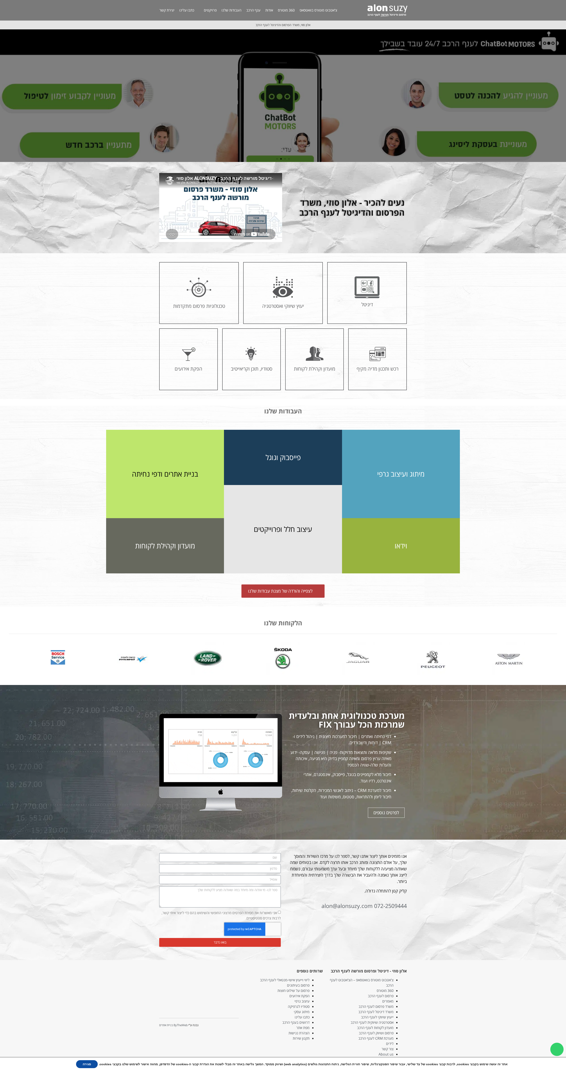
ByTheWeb (181, 1025)
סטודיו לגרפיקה (299, 1006)
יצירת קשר (166, 10)
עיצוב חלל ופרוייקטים (283, 529)
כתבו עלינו (186, 10)
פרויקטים (210, 10)
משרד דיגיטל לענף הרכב (376, 1011)
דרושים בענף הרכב (296, 1022)
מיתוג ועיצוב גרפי (400, 474)
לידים (390, 1043)
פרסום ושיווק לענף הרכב (376, 1033)
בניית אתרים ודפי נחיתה (165, 474)
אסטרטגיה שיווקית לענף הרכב (372, 1022)
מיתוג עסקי (302, 1011)
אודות (269, 10)
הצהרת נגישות (299, 1033)
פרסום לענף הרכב (381, 995)
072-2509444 (390, 905)
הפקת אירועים (299, 995)
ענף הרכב (253, 10)
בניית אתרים (166, 1025)
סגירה (87, 1064)
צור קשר (388, 1048)
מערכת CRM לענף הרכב (376, 1038)
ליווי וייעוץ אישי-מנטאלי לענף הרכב (285, 980)
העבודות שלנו (231, 10)
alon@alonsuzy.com (347, 905)
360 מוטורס (286, 10)
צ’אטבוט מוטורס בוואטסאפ (318, 10)
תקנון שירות (301, 1038)
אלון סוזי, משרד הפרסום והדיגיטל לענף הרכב (283, 25)
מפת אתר (303, 1027)
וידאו (401, 545)
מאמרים (388, 1001)
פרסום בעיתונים (298, 985)
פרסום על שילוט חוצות (293, 990)
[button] (562, 96)
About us (386, 1054)
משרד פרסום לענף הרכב (376, 1006)
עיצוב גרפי (302, 1001)
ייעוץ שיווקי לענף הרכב (377, 1017)
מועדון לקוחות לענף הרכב (375, 1027)
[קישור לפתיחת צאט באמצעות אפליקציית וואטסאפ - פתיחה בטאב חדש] (557, 1049)
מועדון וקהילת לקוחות (165, 545)
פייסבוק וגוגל (283, 457)
